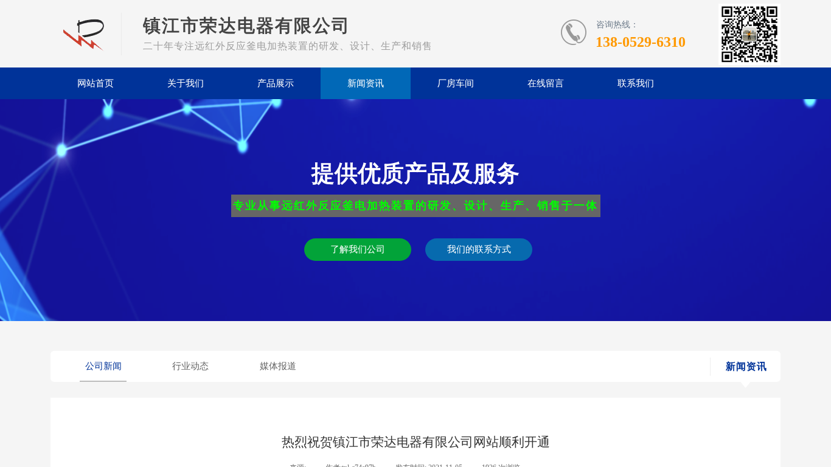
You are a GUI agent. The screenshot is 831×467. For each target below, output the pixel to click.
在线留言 (545, 83)
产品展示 (275, 83)
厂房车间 (455, 83)
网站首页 (95, 83)
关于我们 (185, 83)
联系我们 (635, 83)
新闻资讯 (365, 83)
